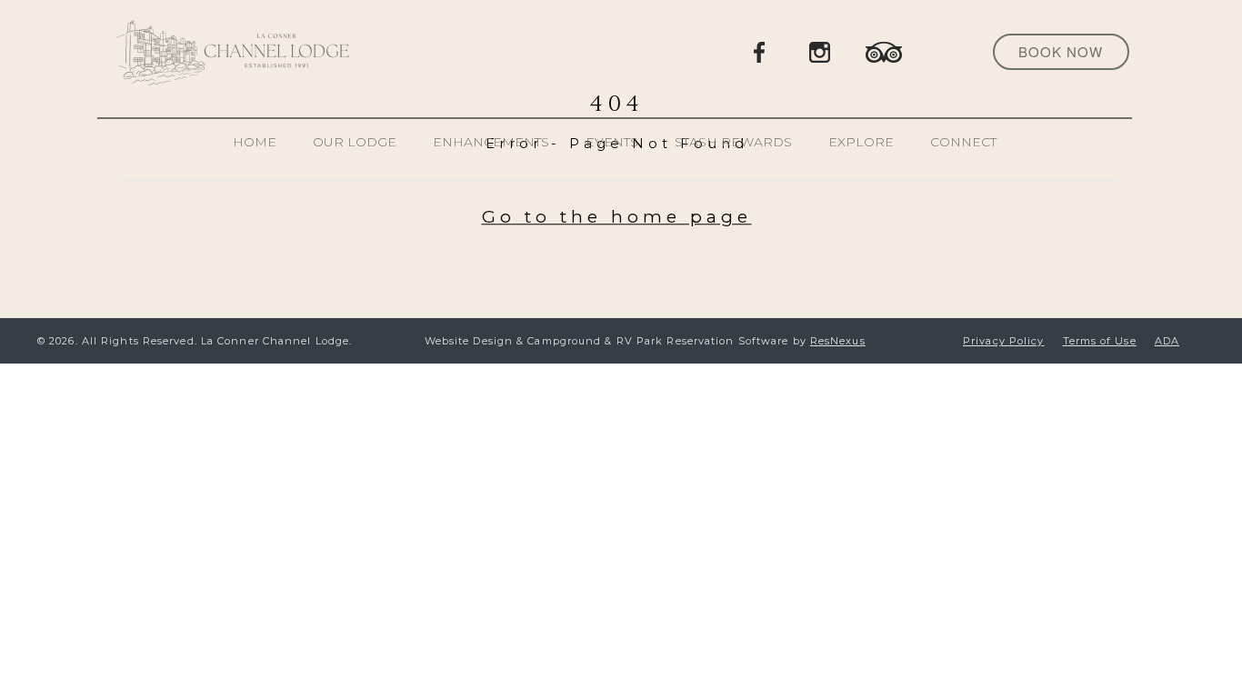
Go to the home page (617, 216)
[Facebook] (760, 51)
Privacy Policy (1003, 340)
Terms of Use (1100, 340)
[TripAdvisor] (884, 51)
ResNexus (838, 340)
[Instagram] (820, 51)
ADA (1167, 340)
